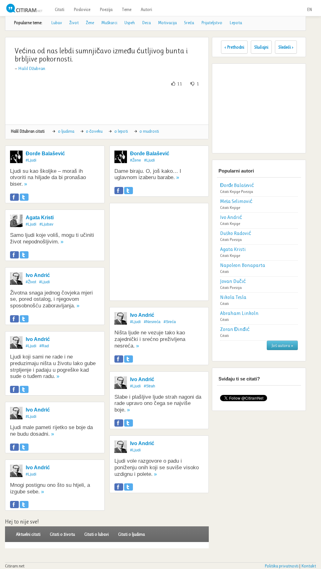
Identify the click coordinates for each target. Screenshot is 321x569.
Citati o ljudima (131, 534)
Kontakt (308, 565)
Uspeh (129, 22)
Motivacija (167, 22)
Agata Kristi (40, 217)
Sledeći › (285, 47)
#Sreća (170, 322)
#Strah (149, 386)
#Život (31, 282)
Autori (146, 9)
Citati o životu (62, 534)
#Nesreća (152, 322)
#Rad (44, 346)
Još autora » (282, 345)
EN (309, 9)
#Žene (135, 160)
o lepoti (121, 131)
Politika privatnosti (281, 565)
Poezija (106, 9)
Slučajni (261, 47)
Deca (146, 22)
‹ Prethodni (234, 47)
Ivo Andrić (38, 275)
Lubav (56, 22)
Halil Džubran (31, 68)
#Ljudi (31, 160)
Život (74, 22)
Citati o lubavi (96, 534)
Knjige (235, 191)
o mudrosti (149, 131)
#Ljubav (46, 224)
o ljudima (66, 131)
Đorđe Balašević (45, 153)
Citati (59, 9)
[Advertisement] (124, 106)
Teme (126, 9)
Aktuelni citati (28, 534)
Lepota (235, 22)
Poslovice (82, 9)
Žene (90, 22)
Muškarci (109, 22)
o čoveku (94, 131)
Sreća (189, 22)
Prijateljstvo (211, 22)
